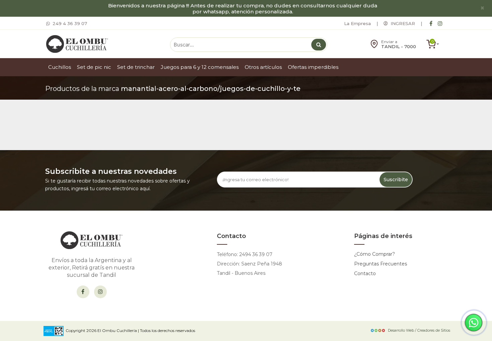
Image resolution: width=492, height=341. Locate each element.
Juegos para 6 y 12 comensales (200, 67)
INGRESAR (401, 23)
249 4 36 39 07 (68, 23)
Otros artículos (263, 67)
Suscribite (396, 180)
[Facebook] (430, 23)
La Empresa (357, 23)
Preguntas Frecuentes (380, 264)
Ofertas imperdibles (313, 67)
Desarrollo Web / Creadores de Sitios (419, 330)
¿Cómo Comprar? (374, 254)
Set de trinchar (136, 67)
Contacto (365, 273)
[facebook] (83, 292)
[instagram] (440, 23)
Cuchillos (59, 67)
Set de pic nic (94, 67)
